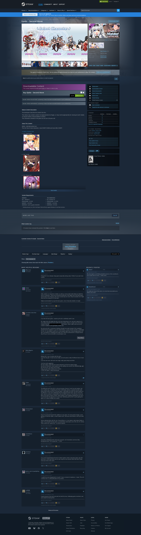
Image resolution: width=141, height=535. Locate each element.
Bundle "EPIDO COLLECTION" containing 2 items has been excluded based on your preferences (46, 99)
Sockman (28, 451)
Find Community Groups (94, 145)
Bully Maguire (29, 350)
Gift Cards (68, 531)
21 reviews (28, 352)
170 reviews (28, 271)
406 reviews (28, 291)
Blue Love (28, 270)
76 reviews (28, 472)
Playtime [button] (63, 254)
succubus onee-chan (31, 312)
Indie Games (30, 19)
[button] (24, 10)
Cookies (93, 528)
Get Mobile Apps (109, 523)
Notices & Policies (95, 525)
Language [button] (45, 254)
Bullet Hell (113, 65)
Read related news (93, 143)
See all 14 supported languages (95, 124)
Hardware (82, 525)
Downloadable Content (43, 19)
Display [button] (70, 254)
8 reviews (28, 315)
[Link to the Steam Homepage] (27, 5)
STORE (40, 4)
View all (117, 223)
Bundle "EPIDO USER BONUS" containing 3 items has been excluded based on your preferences (46, 103)
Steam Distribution (70, 528)
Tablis (27, 382)
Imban (27, 288)
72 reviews (28, 410)
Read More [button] (81, 337)
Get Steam (107, 520)
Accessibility (94, 523)
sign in (110, 1)
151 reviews (28, 493)
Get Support (108, 525)
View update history (93, 140)
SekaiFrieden (103, 56)
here (47, 228)
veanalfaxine (29, 433)
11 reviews (28, 453)
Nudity (101, 65)
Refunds (93, 531)
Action (90, 65)
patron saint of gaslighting (32, 471)
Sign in (24, 78)
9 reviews (28, 435)
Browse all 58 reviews (53, 510)
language (116, 1)
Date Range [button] (54, 254)
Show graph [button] (114, 254)
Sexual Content (107, 65)
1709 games (28, 384)
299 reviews (28, 385)
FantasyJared (29, 408)
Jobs (81, 523)
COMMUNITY (48, 4)
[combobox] (99, 10)
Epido (35, 19)
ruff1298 (28, 490)
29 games (28, 314)
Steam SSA (69, 523)
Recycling (82, 528)
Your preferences (115, 239)
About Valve (83, 520)
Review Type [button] (25, 254)
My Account (108, 528)
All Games (24, 19)
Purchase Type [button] (35, 254)
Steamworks (69, 525)
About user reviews (106, 239)
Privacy (93, 520)
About (55, 4)
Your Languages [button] (30, 259)
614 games (28, 492)
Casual (97, 65)
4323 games (28, 289)
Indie (94, 65)
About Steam (69, 520)
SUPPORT (62, 4)
